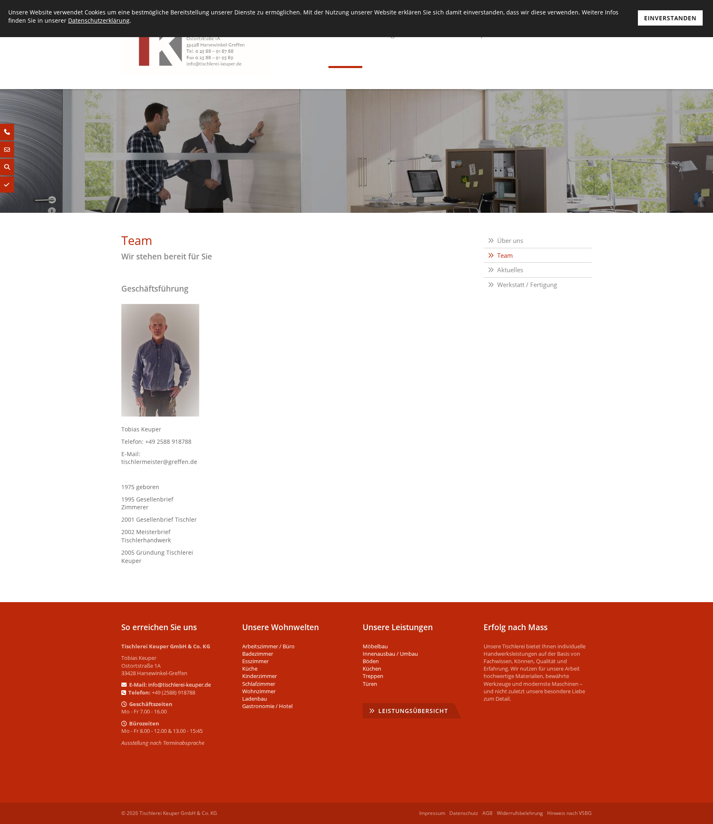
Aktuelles (510, 270)
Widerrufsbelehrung (520, 813)
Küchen (372, 668)
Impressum (432, 813)
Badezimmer (257, 653)
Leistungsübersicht (413, 711)
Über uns (510, 240)
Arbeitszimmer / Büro (268, 646)
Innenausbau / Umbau (390, 653)
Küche (249, 668)
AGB (487, 813)
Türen (370, 683)
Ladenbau (254, 698)
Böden (371, 661)
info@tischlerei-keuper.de (179, 684)
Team (505, 255)
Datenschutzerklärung (99, 20)
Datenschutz (463, 813)
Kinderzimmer (259, 676)
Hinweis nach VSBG (569, 813)
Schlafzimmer (258, 683)
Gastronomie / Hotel (267, 706)
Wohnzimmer (259, 691)
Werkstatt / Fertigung (527, 284)
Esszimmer (255, 661)
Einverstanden (670, 18)
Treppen (373, 676)
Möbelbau (375, 646)
